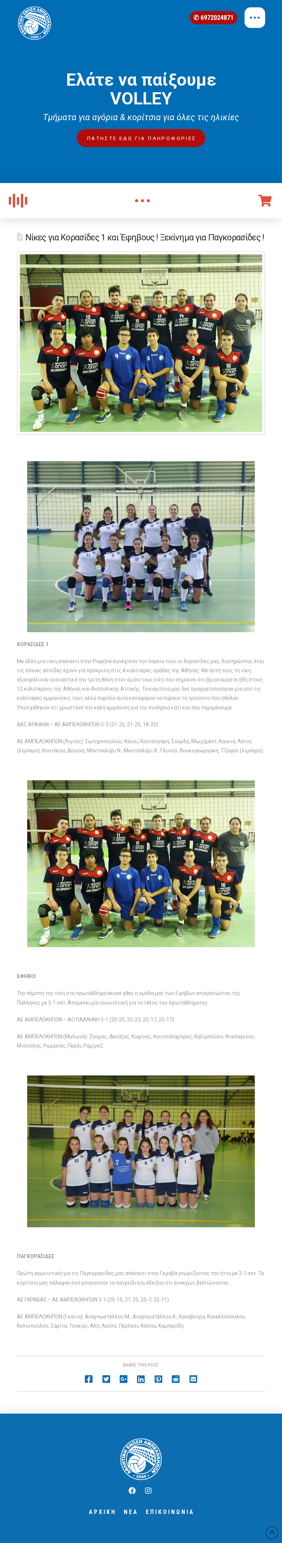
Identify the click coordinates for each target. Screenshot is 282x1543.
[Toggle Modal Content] (142, 200)
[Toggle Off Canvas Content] (255, 17)
